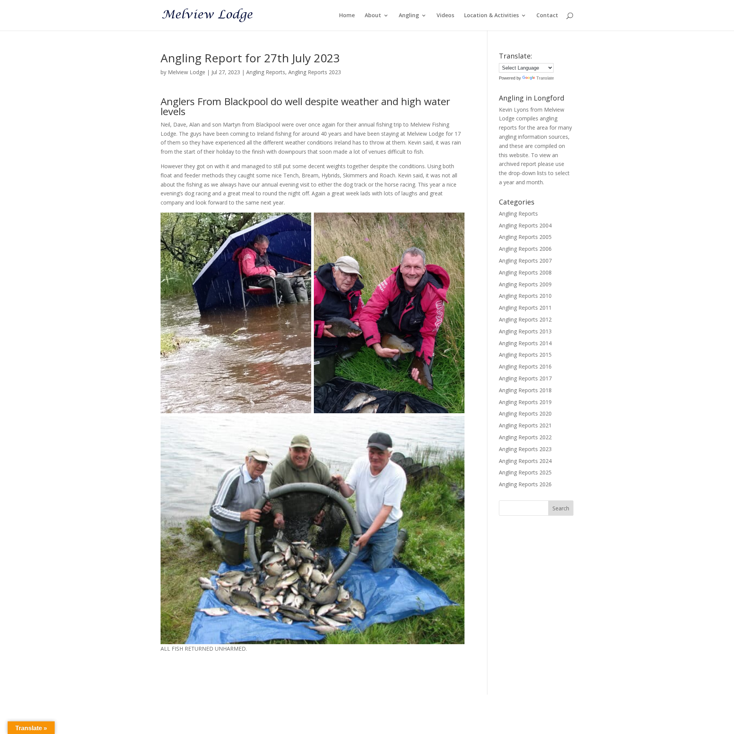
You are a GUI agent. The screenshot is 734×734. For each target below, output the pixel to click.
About (373, 16)
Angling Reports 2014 (525, 343)
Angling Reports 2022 (525, 437)
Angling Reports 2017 (525, 378)
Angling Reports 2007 (525, 260)
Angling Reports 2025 (525, 472)
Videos (445, 16)
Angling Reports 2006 (525, 248)
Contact (547, 16)
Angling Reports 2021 (525, 425)
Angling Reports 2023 (314, 72)
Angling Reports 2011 (525, 307)
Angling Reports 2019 (525, 402)
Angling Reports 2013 (525, 331)
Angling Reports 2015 (525, 354)
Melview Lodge (186, 72)
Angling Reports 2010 (525, 295)
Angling (409, 16)
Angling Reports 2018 (525, 390)
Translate (545, 78)
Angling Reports (265, 72)
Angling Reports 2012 (525, 319)
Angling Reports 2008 (525, 272)
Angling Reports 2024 (525, 460)
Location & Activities (491, 16)
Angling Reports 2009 (525, 284)
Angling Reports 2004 (525, 225)
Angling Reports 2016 (525, 366)
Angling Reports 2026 (525, 484)
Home (347, 16)
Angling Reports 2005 (525, 236)
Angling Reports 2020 (525, 413)
